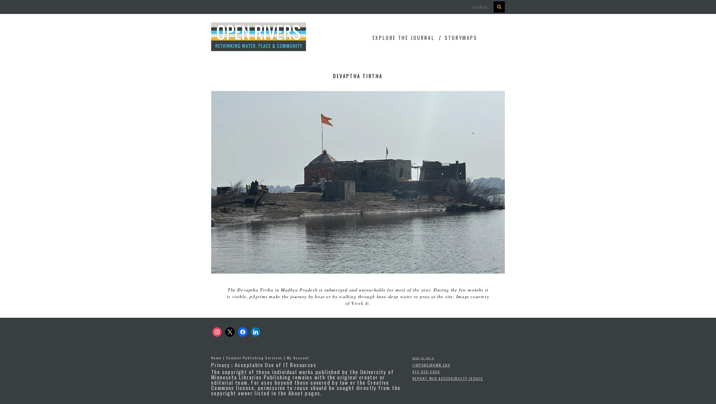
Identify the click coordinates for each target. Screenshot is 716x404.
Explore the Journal (404, 37)
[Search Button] (499, 7)
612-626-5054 (426, 371)
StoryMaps (461, 37)
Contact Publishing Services (254, 357)
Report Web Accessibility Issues (448, 378)
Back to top (422, 358)
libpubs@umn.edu (431, 365)
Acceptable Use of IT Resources (275, 365)
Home (216, 357)
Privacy (220, 365)
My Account (298, 357)
